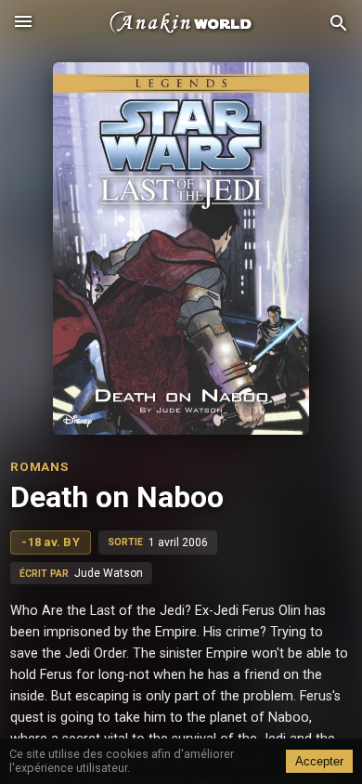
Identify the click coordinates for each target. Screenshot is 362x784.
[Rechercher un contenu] (339, 23)
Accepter (319, 761)
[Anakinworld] (181, 23)
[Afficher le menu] (23, 23)
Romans (39, 466)
